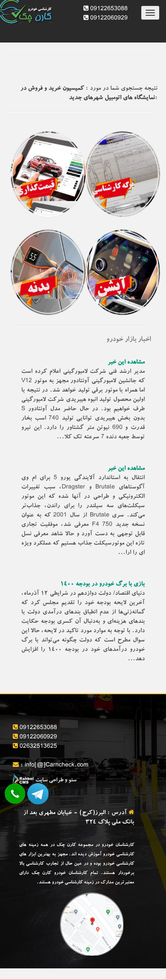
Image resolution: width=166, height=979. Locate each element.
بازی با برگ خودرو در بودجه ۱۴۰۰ (102, 584)
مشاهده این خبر (126, 363)
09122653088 (108, 9)
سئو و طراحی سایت (55, 780)
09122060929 (108, 19)
